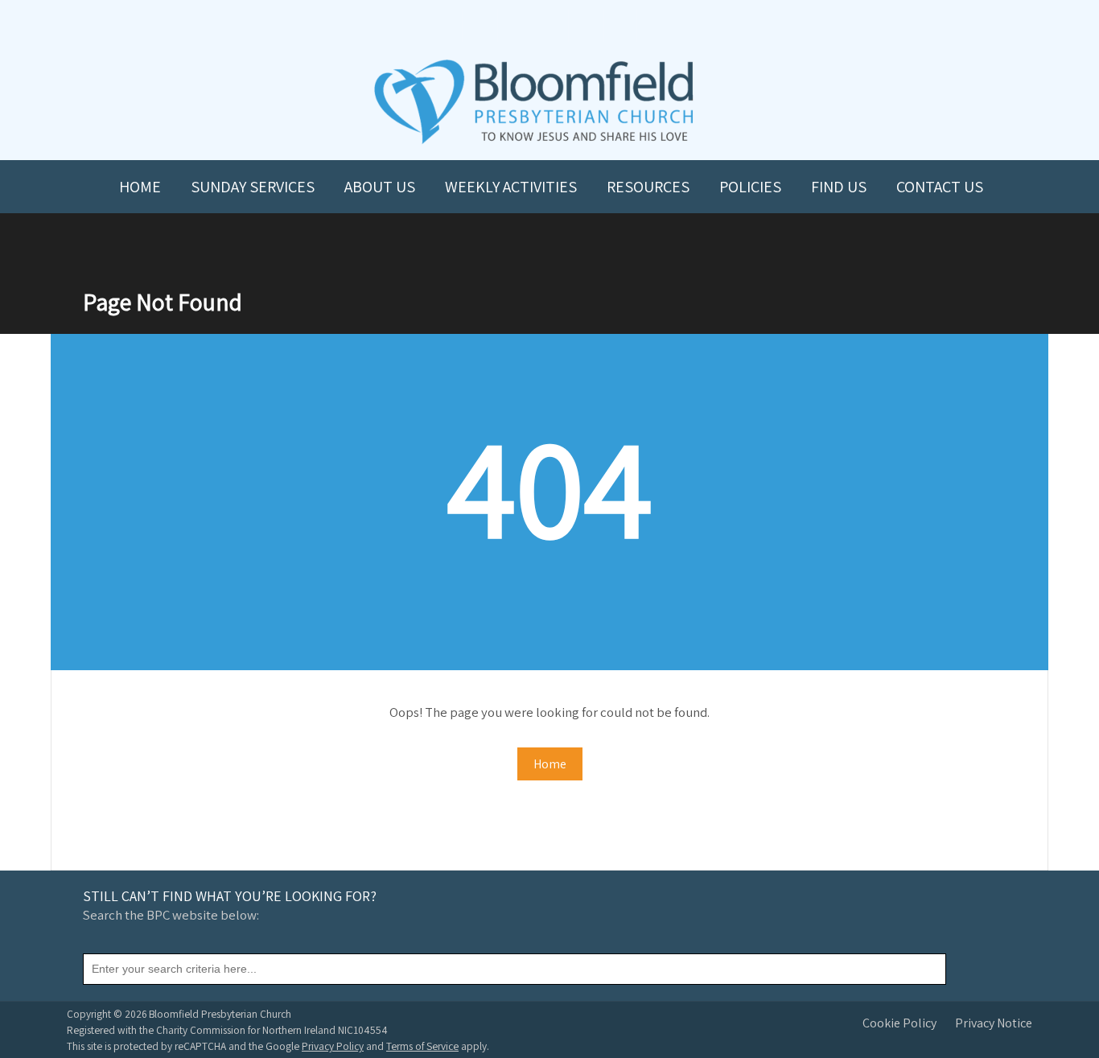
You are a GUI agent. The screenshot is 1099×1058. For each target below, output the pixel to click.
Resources (648, 186)
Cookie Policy (899, 1023)
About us (379, 186)
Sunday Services (253, 186)
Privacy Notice (993, 1023)
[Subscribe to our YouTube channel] (479, 25)
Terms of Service (422, 1046)
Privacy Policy (333, 1046)
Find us (838, 186)
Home (140, 186)
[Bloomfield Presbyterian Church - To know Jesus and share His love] (534, 142)
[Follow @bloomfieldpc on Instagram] (549, 25)
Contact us (939, 186)
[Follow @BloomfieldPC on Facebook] (514, 25)
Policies (750, 186)
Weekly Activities (511, 186)
